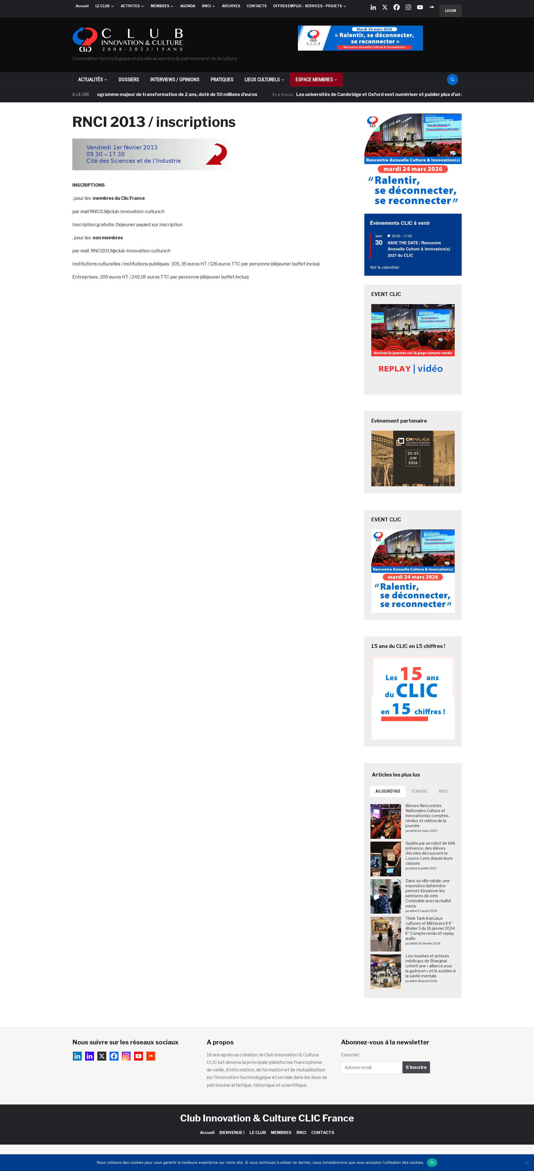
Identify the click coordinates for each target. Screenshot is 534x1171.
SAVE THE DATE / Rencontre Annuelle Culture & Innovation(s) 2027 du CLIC (419, 249)
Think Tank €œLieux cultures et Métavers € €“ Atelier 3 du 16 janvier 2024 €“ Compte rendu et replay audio (430, 928)
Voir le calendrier (384, 267)
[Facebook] (396, 7)
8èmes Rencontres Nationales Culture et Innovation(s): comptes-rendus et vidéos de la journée (428, 815)
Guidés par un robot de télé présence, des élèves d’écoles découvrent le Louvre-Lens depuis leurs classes (430, 853)
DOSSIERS (129, 79)
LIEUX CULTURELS (262, 79)
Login (450, 11)
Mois (443, 791)
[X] (385, 7)
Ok (432, 1162)
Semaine (419, 791)
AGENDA (187, 6)
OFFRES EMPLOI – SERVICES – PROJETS (307, 6)
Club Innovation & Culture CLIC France (267, 1118)
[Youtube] (420, 7)
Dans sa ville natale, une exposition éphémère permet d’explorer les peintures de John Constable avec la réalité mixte (428, 893)
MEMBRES (160, 6)
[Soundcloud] (431, 7)
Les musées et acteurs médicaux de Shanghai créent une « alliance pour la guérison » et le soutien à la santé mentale (431, 965)
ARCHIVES (231, 6)
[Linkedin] (89, 1056)
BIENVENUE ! (231, 1132)
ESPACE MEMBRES (314, 79)
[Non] (527, 1162)
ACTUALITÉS (90, 79)
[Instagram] (408, 7)
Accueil (82, 6)
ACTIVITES (130, 6)
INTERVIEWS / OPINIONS (174, 79)
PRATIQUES (222, 79)
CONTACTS (256, 6)
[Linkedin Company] (373, 7)
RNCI (206, 6)
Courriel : (350, 1054)
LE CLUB (102, 6)
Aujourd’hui (387, 791)
